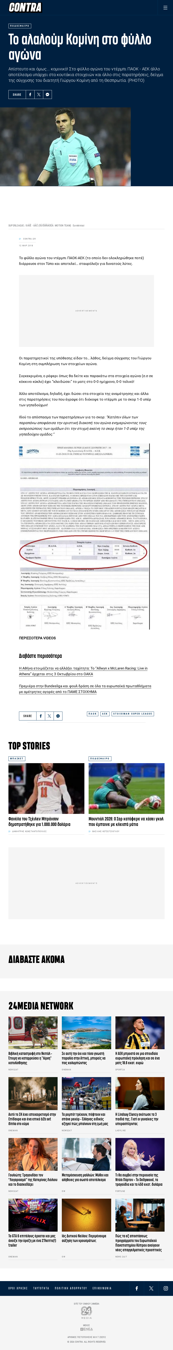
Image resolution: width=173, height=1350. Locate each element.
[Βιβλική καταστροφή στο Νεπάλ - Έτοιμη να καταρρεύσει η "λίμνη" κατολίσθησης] (33, 1032)
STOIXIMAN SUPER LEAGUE (132, 713)
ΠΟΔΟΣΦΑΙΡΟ (100, 758)
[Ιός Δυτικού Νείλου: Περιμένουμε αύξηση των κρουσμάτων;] (86, 1215)
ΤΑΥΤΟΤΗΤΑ (41, 1288)
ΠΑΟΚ (93, 713)
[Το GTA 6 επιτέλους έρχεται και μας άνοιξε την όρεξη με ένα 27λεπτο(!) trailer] (33, 1215)
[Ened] (86, 1329)
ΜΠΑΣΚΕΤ (17, 758)
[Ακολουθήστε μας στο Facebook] (137, 1288)
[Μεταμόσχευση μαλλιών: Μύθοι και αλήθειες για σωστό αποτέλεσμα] (86, 1154)
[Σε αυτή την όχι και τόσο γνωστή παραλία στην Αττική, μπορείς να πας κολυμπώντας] (86, 1032)
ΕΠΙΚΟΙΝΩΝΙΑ (102, 1288)
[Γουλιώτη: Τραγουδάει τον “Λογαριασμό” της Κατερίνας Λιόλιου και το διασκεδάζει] (33, 1154)
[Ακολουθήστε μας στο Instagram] (166, 1288)
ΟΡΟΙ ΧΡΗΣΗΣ (18, 1288)
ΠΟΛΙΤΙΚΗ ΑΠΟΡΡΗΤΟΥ (71, 1288)
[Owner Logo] (86, 1312)
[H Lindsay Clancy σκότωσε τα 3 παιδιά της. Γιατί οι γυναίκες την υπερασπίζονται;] (140, 1093)
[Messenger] (47, 94)
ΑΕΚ (105, 713)
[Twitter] (39, 94)
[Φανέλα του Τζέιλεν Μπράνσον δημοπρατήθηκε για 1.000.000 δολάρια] (46, 788)
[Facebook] (30, 94)
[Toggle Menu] (165, 7)
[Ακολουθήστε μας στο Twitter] (151, 1288)
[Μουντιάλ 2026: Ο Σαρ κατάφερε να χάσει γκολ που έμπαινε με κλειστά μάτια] (127, 788)
